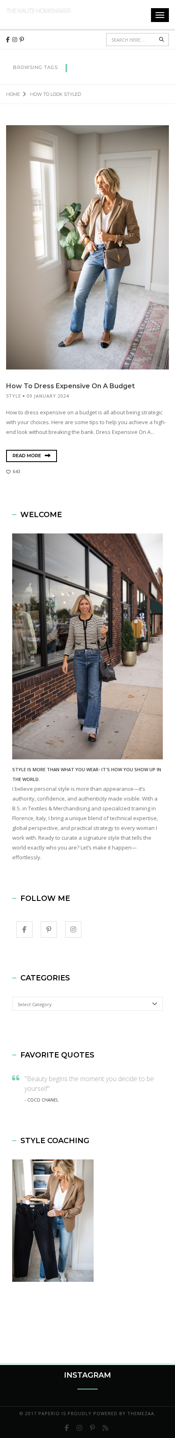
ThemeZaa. (141, 1413)
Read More (27, 455)
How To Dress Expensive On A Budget (70, 386)
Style (13, 396)
